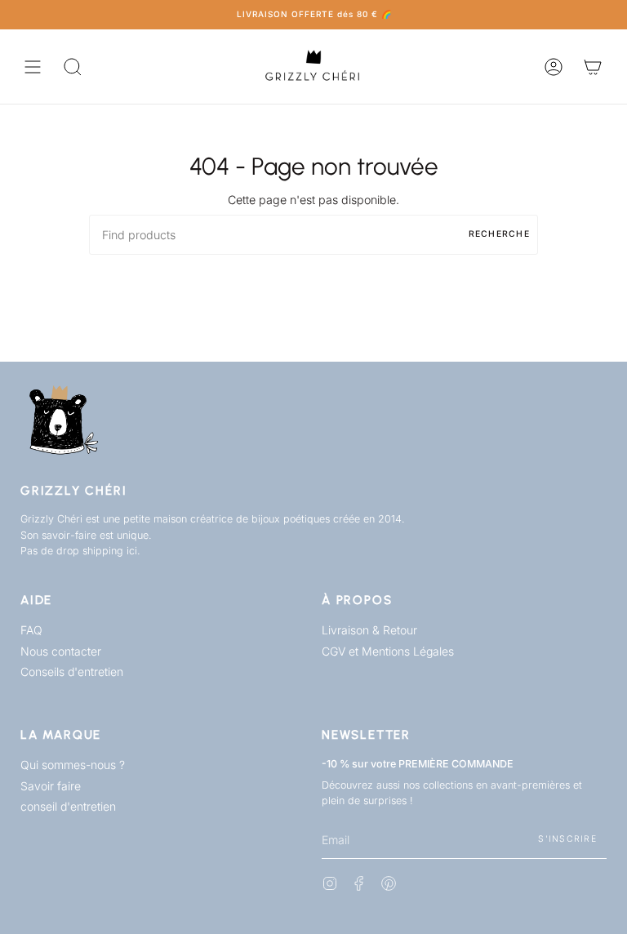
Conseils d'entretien (71, 671)
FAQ (31, 630)
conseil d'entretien (68, 806)
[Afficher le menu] (32, 66)
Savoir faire (50, 786)
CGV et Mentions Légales (388, 651)
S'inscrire (567, 839)
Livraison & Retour (369, 630)
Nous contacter (60, 651)
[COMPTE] (553, 66)
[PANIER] (593, 66)
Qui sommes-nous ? (72, 765)
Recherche (499, 234)
